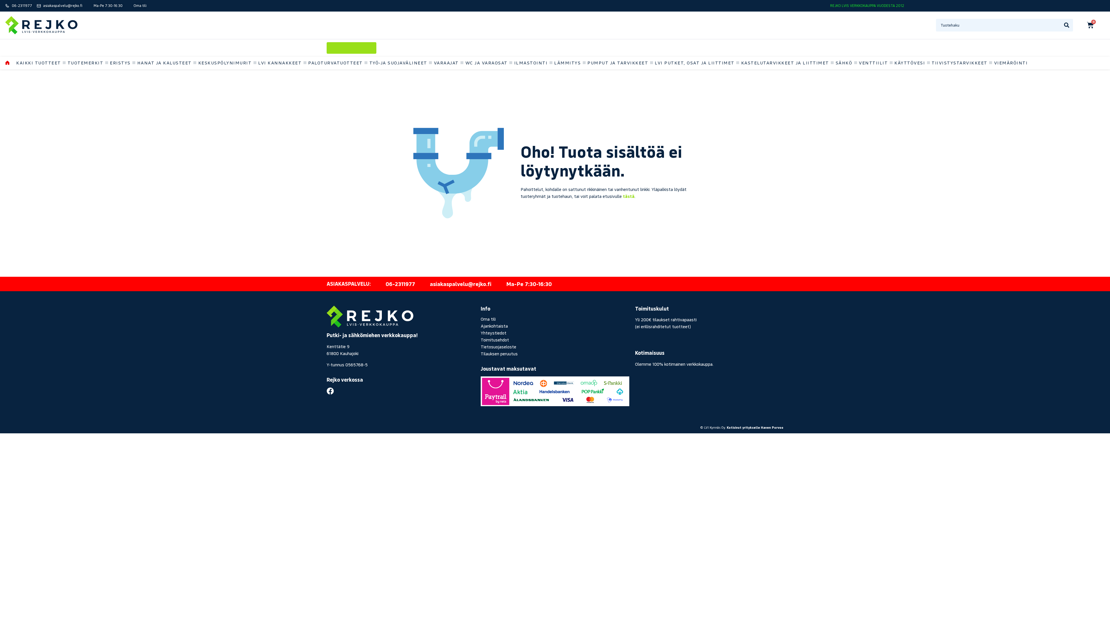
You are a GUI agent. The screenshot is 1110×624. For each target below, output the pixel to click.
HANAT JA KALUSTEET (164, 63)
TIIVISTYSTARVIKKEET (959, 63)
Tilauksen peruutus (499, 353)
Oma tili (488, 319)
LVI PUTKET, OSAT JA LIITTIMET (695, 63)
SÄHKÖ (844, 63)
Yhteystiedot (493, 333)
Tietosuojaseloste (498, 347)
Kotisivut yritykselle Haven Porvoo (755, 427)
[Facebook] (330, 391)
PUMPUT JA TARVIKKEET (617, 63)
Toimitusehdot (495, 340)
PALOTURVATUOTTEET (335, 63)
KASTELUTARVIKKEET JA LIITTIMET (785, 63)
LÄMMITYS (567, 63)
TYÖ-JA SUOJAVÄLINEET (398, 63)
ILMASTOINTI (531, 63)
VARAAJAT (446, 63)
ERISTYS (120, 63)
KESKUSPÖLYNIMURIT (225, 63)
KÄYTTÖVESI (909, 63)
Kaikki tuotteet (38, 63)
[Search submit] (1066, 25)
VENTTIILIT (873, 63)
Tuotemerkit (85, 63)
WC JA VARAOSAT (486, 63)
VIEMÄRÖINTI (1011, 63)
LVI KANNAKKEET (279, 63)
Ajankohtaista (494, 326)
